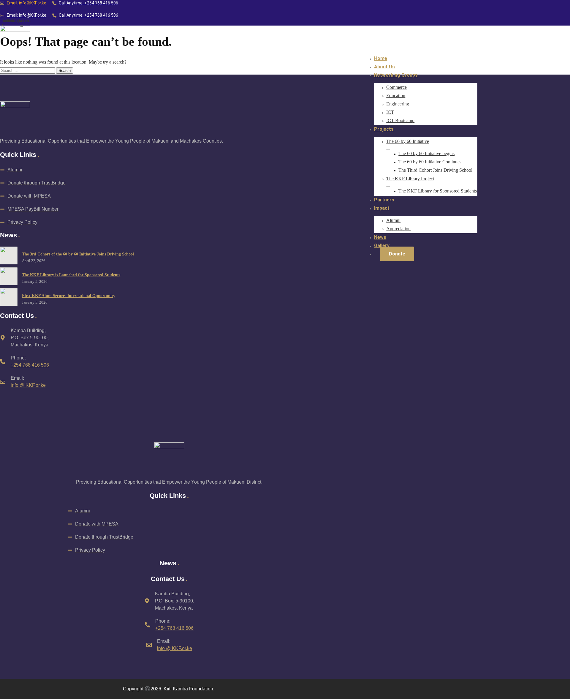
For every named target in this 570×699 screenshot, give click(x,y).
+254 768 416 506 (30, 364)
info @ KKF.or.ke (28, 385)
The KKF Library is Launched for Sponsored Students (71, 275)
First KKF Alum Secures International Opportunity (68, 296)
